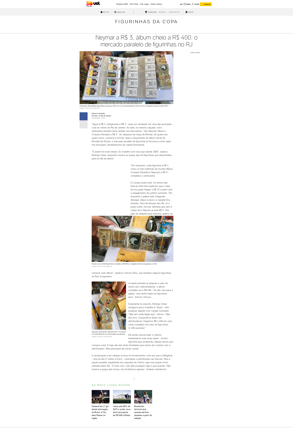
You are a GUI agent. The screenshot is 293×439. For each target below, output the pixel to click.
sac (181, 4)
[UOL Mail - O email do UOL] (187, 4)
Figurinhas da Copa (146, 21)
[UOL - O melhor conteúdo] (93, 4)
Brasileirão (162, 12)
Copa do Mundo (174, 12)
